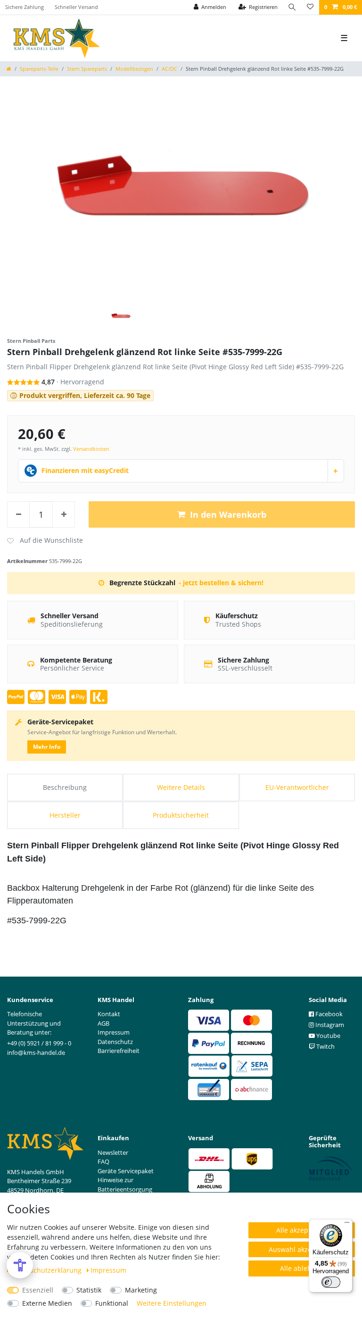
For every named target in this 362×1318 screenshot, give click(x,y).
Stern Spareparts (87, 68)
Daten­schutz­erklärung (47, 1270)
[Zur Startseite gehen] (9, 68)
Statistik (88, 1289)
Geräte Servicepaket (126, 1171)
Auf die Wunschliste (45, 540)
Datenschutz (115, 1041)
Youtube (327, 1035)
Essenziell (37, 1289)
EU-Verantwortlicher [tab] (297, 787)
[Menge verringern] (18, 514)
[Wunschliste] (310, 7)
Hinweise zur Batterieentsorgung (125, 1185)
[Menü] (347, 1224)
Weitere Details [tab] (181, 787)
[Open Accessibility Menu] (20, 1265)
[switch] (330, 1282)
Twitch (325, 1046)
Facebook (328, 1014)
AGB (103, 1023)
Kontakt (109, 1014)
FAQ (103, 1161)
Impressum (108, 1270)
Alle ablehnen (302, 1268)
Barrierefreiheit (119, 1050)
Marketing (141, 1289)
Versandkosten (91, 448)
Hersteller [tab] (65, 815)
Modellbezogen (134, 68)
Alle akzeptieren (301, 1230)
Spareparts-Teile (39, 68)
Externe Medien (47, 1303)
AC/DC (169, 68)
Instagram (329, 1024)
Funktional (111, 1303)
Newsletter (113, 1152)
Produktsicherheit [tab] (181, 815)
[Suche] (292, 7)
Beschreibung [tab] (65, 787)
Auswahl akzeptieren (302, 1249)
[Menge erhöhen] (63, 514)
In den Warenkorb (228, 514)
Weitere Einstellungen (171, 1303)
